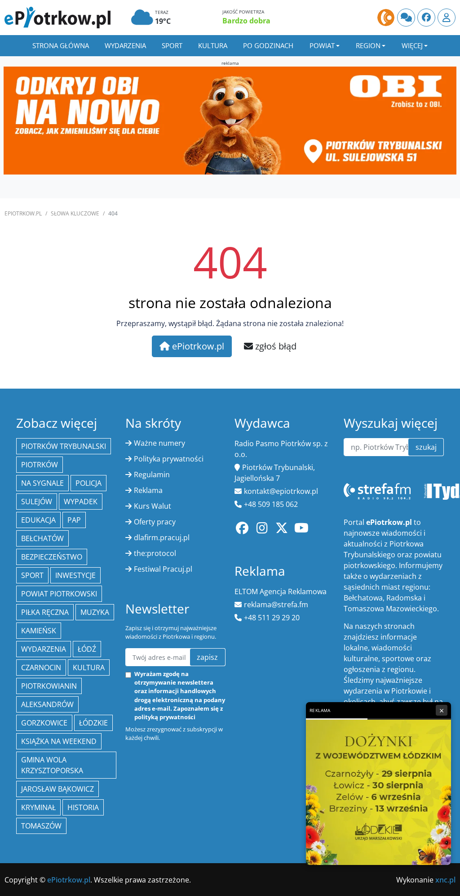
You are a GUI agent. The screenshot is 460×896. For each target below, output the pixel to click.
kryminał (38, 807)
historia (83, 807)
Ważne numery (159, 443)
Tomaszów (41, 826)
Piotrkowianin (49, 686)
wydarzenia (43, 649)
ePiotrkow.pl (23, 213)
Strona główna (60, 45)
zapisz (207, 657)
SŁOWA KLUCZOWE (75, 213)
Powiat (322, 45)
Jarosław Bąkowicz (57, 789)
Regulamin (152, 474)
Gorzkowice (44, 723)
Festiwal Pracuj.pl (163, 569)
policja (88, 483)
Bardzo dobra (246, 21)
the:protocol (155, 553)
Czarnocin (41, 667)
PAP (74, 520)
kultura (89, 667)
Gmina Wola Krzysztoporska (52, 765)
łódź (87, 649)
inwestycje (75, 575)
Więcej (412, 45)
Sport (172, 45)
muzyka (94, 612)
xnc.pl (445, 880)
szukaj (426, 447)
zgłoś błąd (274, 346)
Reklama (148, 490)
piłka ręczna (45, 612)
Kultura (212, 45)
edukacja (38, 520)
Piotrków (39, 465)
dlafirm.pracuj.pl (162, 537)
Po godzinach (268, 45)
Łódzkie (93, 723)
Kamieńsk (38, 631)
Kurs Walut (152, 506)
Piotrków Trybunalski (63, 446)
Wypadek (80, 501)
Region (368, 45)
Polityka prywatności (168, 459)
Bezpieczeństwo (51, 557)
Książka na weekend (59, 741)
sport (32, 575)
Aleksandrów (47, 704)
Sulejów (36, 501)
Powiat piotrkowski (59, 594)
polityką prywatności (164, 717)
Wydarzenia (125, 45)
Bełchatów (42, 538)
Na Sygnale (42, 483)
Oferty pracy (155, 522)
